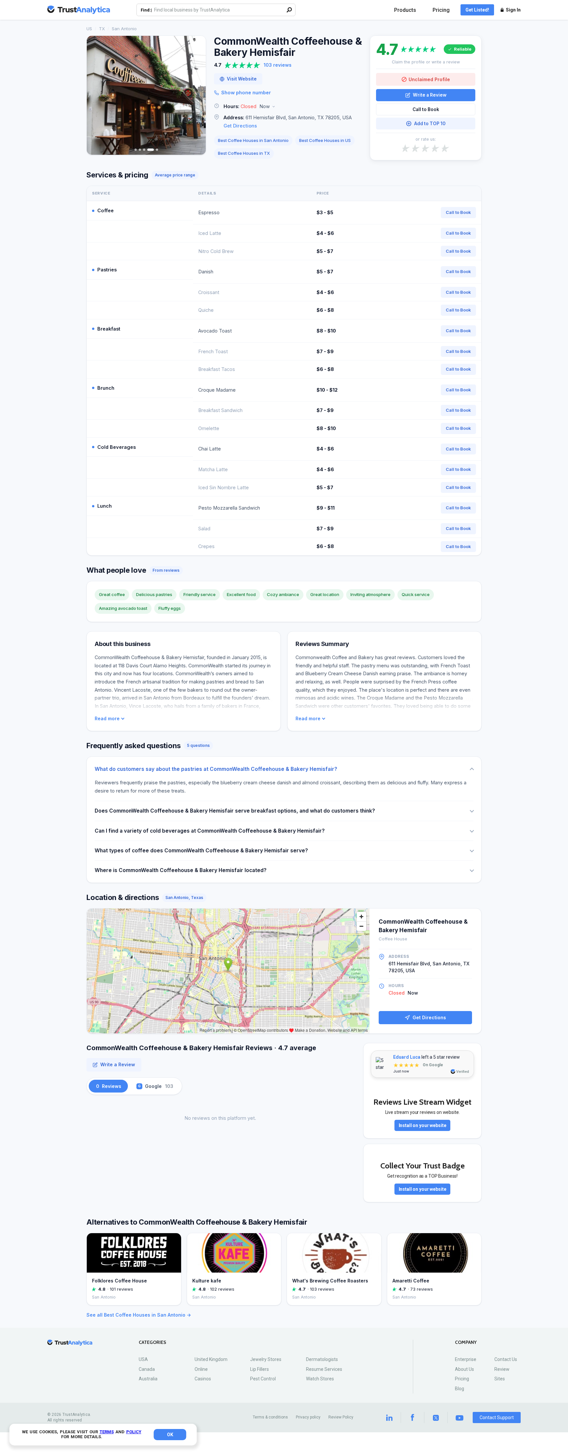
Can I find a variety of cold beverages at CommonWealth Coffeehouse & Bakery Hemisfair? (210, 831)
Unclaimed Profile (429, 79)
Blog (459, 1388)
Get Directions (240, 125)
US (89, 28)
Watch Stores (320, 1378)
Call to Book (426, 109)
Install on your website (422, 1125)
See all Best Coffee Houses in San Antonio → (138, 1315)
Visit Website (242, 78)
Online (201, 1369)
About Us (464, 1369)
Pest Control (263, 1378)
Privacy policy (308, 1417)
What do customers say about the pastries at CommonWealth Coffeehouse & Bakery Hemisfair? (216, 769)
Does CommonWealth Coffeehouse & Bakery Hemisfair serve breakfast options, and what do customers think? (235, 811)
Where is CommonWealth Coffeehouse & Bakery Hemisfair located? (181, 870)
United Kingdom (211, 1359)
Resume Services (324, 1369)
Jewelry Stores (265, 1359)
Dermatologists (322, 1359)
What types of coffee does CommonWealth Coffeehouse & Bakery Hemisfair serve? (201, 850)
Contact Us (505, 1359)
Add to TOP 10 (429, 123)
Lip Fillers (259, 1369)
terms (107, 1431)
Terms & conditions (270, 1417)
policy (133, 1431)
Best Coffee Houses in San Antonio (253, 140)
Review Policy (340, 1417)
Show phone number (246, 92)
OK (170, 1434)
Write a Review (429, 95)
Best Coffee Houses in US (325, 140)
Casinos (203, 1378)
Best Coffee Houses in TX (244, 153)
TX (102, 28)
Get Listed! (477, 9)
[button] (288, 106)
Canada (147, 1369)
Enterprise (465, 1359)
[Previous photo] (96, 95)
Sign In (513, 9)
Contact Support (497, 1417)
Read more (107, 718)
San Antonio (124, 28)
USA (143, 1359)
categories (152, 1342)
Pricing (441, 10)
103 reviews (278, 65)
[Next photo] (196, 95)
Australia (148, 1378)
